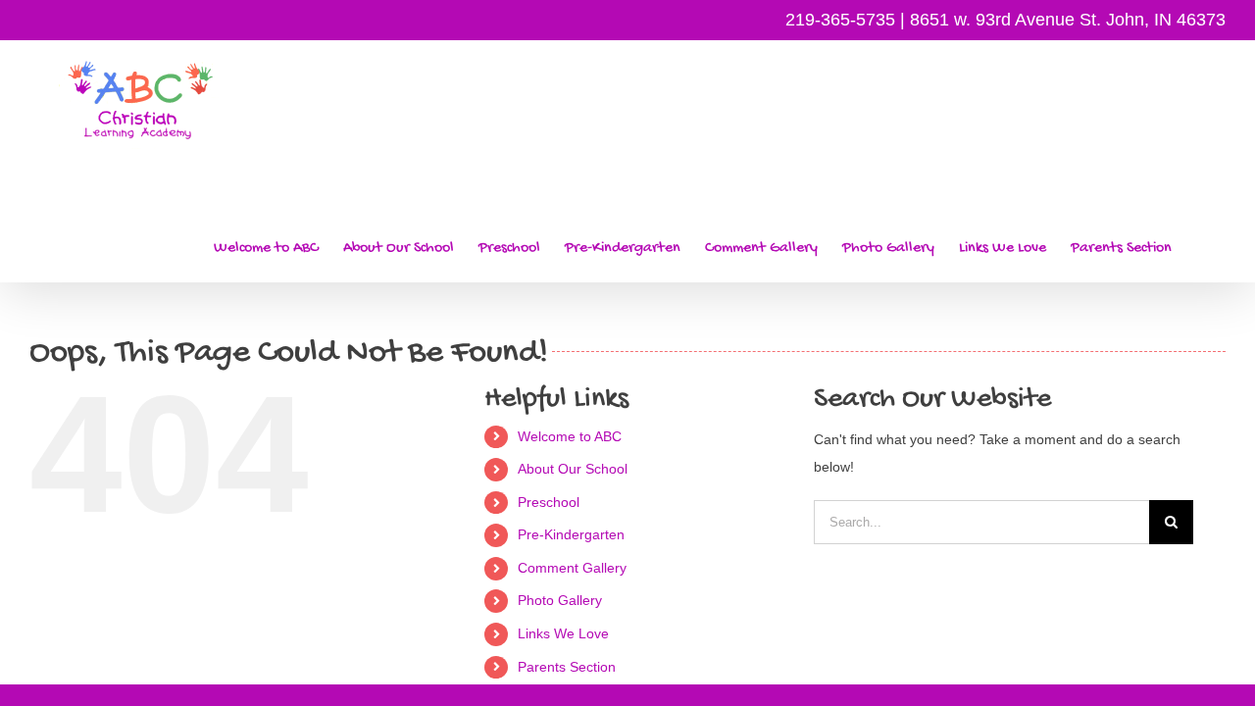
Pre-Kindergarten (571, 534)
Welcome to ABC (570, 436)
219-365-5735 (840, 19)
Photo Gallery (560, 600)
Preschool (548, 502)
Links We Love (563, 633)
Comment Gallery (572, 568)
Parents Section (567, 667)
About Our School (573, 469)
